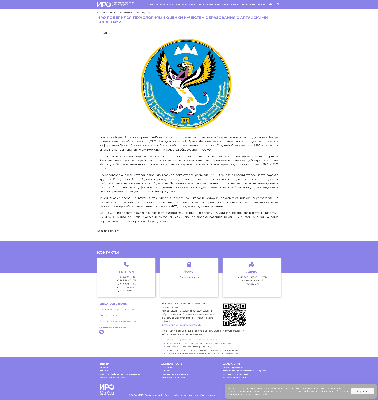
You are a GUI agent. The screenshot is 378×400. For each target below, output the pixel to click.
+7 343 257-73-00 (126, 291)
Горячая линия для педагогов (117, 321)
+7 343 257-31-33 (126, 287)
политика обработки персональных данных (120, 374)
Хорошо (362, 391)
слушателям (238, 4)
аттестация (166, 367)
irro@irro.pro (251, 284)
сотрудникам (257, 4)
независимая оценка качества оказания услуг (244, 371)
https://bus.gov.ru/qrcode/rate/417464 (184, 324)
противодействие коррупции (175, 374)
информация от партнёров (173, 377)
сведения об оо (156, 4)
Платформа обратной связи (116, 309)
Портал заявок (108, 315)
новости (104, 367)
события (208, 4)
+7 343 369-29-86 (126, 276)
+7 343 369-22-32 (126, 280)
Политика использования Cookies (249, 394)
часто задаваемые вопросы (236, 374)
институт (171, 4)
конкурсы (220, 4)
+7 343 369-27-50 (126, 284)
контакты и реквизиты (233, 367)
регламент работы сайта (234, 377)
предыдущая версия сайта (112, 377)
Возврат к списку (108, 230)
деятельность (190, 4)
